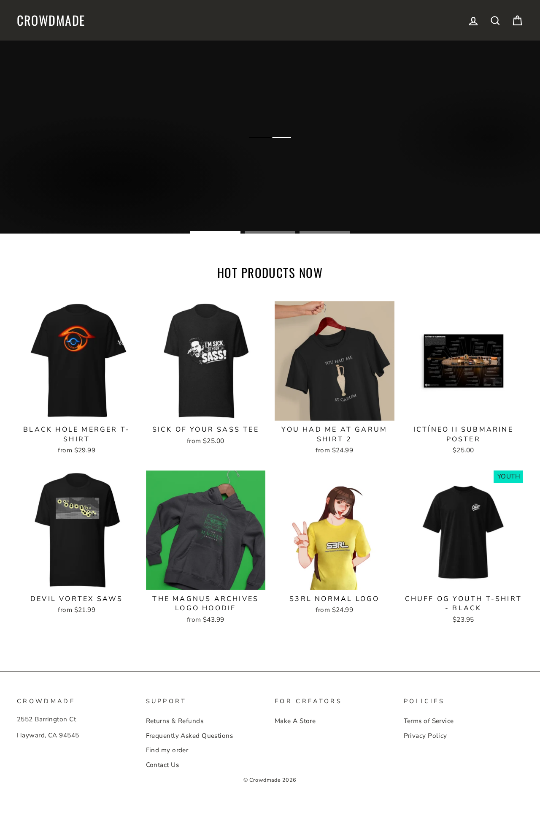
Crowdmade (51, 20)
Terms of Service (429, 721)
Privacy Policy (425, 735)
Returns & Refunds (175, 721)
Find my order (167, 750)
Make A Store (295, 721)
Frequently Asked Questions (189, 735)
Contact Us (162, 765)
